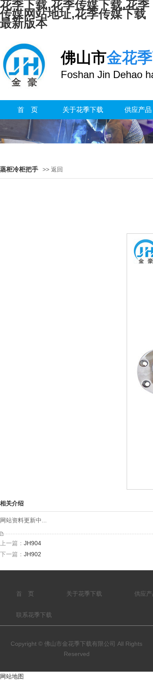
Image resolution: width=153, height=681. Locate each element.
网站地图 (12, 676)
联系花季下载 (34, 614)
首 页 (27, 109)
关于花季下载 (82, 109)
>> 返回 (52, 169)
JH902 (32, 554)
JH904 (32, 543)
